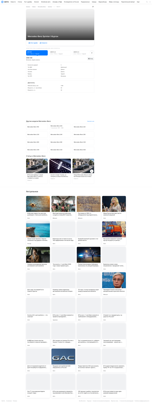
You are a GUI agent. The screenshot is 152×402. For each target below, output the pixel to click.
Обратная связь (114, 400)
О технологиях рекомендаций (126, 400)
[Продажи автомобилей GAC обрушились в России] (63, 360)
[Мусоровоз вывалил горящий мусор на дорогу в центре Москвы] (114, 233)
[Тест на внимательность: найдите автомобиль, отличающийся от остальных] (89, 335)
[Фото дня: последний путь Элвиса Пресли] (38, 284)
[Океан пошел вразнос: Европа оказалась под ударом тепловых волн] (38, 233)
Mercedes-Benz (42, 6)
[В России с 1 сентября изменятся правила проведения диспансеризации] (63, 310)
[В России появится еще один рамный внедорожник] (114, 386)
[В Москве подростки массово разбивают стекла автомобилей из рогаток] (38, 208)
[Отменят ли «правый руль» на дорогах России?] (114, 310)
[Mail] (2, 2)
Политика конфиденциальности (142, 400)
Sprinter (50, 6)
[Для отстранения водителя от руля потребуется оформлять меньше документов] (38, 360)
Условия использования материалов (101, 400)
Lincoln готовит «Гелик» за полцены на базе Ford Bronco (59, 175)
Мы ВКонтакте (82, 400)
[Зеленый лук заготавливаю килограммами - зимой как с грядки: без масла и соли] (114, 335)
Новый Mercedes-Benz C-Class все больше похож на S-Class (83, 175)
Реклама (15, 400)
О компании (9, 400)
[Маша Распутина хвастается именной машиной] (114, 208)
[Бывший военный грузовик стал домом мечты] (89, 233)
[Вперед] (92, 53)
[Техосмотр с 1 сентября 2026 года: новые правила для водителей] (63, 259)
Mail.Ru (3, 400)
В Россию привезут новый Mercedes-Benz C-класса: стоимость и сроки (35, 176)
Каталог (28, 6)
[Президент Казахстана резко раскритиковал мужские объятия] (114, 284)
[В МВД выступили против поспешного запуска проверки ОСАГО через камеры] (38, 335)
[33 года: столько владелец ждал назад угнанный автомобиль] (89, 284)
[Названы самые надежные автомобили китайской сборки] (63, 284)
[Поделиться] (93, 6)
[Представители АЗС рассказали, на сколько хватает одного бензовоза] (89, 360)
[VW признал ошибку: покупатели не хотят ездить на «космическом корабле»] (89, 386)
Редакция (89, 400)
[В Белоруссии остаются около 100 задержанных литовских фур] (63, 233)
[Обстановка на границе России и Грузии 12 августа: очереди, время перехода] (63, 335)
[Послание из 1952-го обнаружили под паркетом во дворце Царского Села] (89, 208)
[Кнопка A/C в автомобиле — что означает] (38, 310)
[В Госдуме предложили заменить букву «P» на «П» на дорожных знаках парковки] (114, 360)
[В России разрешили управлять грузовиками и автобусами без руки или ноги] (63, 386)
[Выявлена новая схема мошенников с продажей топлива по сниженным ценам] (114, 259)
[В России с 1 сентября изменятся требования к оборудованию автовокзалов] (89, 310)
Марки (34, 6)
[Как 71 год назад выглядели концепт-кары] (38, 386)
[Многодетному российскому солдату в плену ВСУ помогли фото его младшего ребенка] (63, 208)
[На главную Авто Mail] (6, 2)
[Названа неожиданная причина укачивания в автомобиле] (38, 259)
